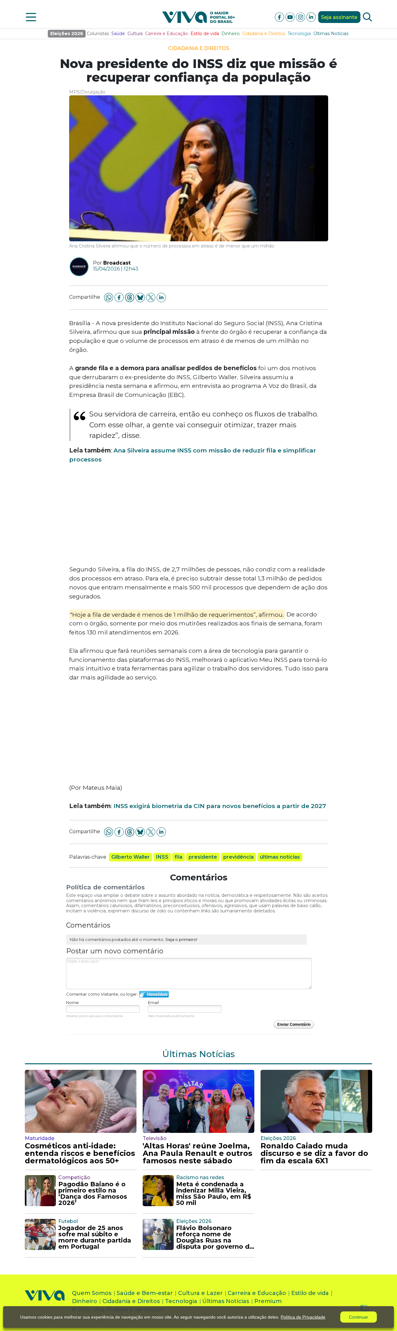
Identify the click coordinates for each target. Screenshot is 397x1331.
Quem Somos (91, 1293)
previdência (238, 857)
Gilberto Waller (130, 857)
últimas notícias (280, 857)
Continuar (358, 1317)
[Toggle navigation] (31, 17)
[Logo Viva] (45, 1302)
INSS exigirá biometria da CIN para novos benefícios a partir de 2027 (220, 806)
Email (153, 1002)
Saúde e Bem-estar (145, 1293)
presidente (203, 857)
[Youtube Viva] (290, 17)
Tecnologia (299, 33)
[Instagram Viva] (301, 17)
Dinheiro (230, 33)
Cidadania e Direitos (263, 33)
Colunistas (98, 33)
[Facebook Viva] (280, 17)
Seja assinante (339, 17)
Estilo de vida (204, 33)
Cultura (135, 33)
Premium (268, 1301)
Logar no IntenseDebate (154, 994)
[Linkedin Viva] (311, 17)
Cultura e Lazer (200, 1293)
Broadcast (117, 263)
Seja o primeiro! (181, 939)
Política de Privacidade (303, 1317)
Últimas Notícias (330, 33)
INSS (162, 857)
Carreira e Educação (166, 33)
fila (178, 857)
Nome (72, 1002)
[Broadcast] (77, 266)
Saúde (118, 33)
